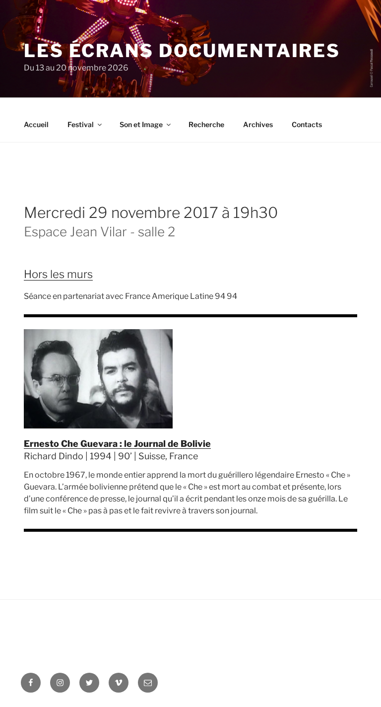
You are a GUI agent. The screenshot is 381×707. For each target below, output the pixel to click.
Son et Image (141, 124)
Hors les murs (58, 274)
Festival (80, 124)
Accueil (36, 124)
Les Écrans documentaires (182, 51)
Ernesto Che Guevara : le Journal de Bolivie (117, 443)
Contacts (307, 124)
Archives (258, 124)
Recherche (206, 124)
